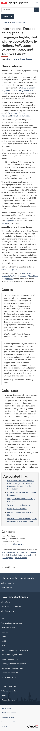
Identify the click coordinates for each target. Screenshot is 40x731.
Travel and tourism (8, 628)
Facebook (5, 276)
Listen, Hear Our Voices (20, 116)
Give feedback (6, 587)
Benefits (4, 637)
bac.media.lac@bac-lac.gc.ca (13, 544)
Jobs (3, 619)
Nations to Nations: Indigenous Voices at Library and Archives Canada (18, 90)
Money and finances (8, 677)
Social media (6, 708)
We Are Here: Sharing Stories (19, 505)
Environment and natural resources (14, 650)
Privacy (4, 726)
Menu (6, 16)
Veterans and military (9, 691)
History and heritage (26, 555)
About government (8, 611)
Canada (13, 555)
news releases (21, 558)
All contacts (5, 602)
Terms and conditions (9, 722)
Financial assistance (9, 552)
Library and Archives (18, 22)
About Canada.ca (7, 717)
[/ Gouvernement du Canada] (15, 3)
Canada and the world (9, 673)
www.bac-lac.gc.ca (9, 269)
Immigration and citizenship (11, 623)
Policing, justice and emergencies (13, 664)
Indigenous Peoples (8, 686)
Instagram (22, 276)
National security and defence (12, 655)
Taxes (3, 646)
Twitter (29, 273)
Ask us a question (7, 583)
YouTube (13, 276)
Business (4, 632)
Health (3, 641)
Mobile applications (8, 713)
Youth (3, 695)
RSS (23, 273)
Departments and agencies (11, 606)
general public (7, 558)
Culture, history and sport (10, 659)
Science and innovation (9, 682)
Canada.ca (5, 22)
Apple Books (11, 220)
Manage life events (8, 700)
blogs (35, 276)
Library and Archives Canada (19, 59)
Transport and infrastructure (12, 668)
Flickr (30, 276)
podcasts (9, 278)
